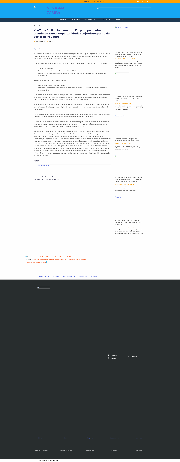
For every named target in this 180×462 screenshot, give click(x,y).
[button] (37, 178)
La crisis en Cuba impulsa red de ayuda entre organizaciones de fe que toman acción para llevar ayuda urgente (128, 179)
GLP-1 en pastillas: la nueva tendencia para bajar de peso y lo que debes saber (128, 98)
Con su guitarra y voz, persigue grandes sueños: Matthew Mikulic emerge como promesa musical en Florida (128, 54)
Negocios (119, 20)
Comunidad (61, 20)
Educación (41, 438)
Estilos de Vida (90, 20)
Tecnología (139, 438)
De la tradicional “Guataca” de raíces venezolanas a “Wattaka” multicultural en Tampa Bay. (128, 222)
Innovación (106, 20)
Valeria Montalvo (44, 165)
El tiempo (76, 20)
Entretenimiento (114, 438)
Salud (65, 438)
